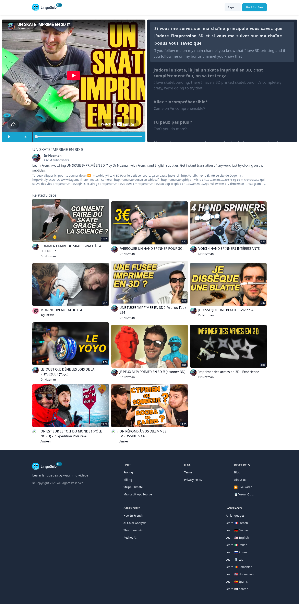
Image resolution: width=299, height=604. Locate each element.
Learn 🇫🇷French (237, 523)
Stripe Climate (133, 487)
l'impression (184, 36)
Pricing (128, 472)
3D (201, 36)
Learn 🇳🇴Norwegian (240, 574)
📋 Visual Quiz (244, 494)
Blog (237, 472)
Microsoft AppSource (137, 494)
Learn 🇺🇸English (237, 537)
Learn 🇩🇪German (238, 530)
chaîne (218, 28)
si (213, 36)
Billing (127, 480)
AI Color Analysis (134, 523)
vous (164, 28)
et (207, 36)
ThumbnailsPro (133, 530)
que (278, 28)
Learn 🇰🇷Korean (237, 589)
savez (267, 28)
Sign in (232, 7)
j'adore (161, 36)
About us (240, 480)
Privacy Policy (193, 480)
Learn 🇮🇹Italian (236, 545)
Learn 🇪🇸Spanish (238, 581)
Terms (188, 472)
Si (156, 28)
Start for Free (254, 7)
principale (237, 28)
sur (197, 28)
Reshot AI (129, 537)
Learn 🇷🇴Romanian (239, 567)
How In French (133, 515)
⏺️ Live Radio (243, 487)
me (174, 28)
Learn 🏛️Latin (235, 559)
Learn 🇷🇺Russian (237, 552)
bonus (160, 43)
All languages (235, 515)
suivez (186, 28)
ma (206, 28)
